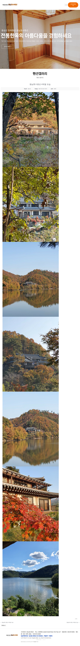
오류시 (44, 639)
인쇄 (76, 618)
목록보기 (4, 625)
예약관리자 (39, 639)
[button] (73, 4)
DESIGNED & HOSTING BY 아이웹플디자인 (29, 641)
